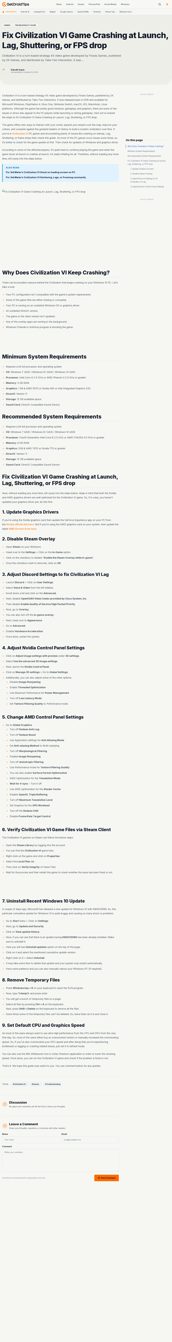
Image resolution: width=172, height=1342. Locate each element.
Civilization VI (20, 133)
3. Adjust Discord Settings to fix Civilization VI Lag (144, 180)
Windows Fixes (125, 12)
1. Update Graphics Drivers (142, 169)
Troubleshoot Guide (25, 25)
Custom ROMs (83, 12)
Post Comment (108, 1178)
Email (64, 1134)
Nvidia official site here (20, 524)
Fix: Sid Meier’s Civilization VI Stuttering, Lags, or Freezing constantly (46, 177)
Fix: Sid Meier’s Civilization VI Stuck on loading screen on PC (40, 172)
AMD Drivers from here (22, 528)
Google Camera (66, 12)
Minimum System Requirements (141, 151)
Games (81, 4)
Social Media (110, 4)
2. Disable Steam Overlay (141, 174)
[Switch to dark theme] (167, 4)
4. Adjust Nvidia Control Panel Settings (147, 186)
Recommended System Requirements (144, 156)
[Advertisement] (60, 342)
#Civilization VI (19, 1084)
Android (69, 4)
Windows (125, 4)
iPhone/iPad (94, 4)
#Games (35, 1084)
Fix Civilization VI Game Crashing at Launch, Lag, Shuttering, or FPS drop (147, 162)
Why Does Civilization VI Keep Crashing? (146, 146)
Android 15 (25, 12)
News (59, 4)
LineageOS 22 (39, 12)
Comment (7, 1146)
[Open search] (159, 4)
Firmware (97, 12)
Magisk (52, 12)
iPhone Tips (110, 12)
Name (5, 1134)
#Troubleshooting (52, 1084)
